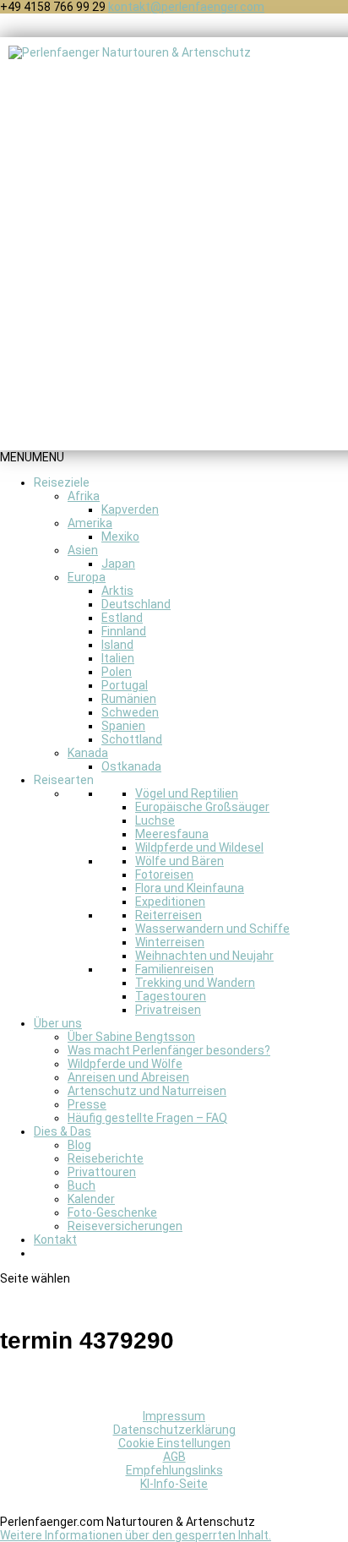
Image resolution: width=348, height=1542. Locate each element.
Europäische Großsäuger (202, 807)
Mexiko (120, 536)
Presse (87, 1104)
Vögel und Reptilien (186, 793)
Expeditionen (170, 901)
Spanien (123, 726)
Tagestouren (170, 996)
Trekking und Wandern (195, 982)
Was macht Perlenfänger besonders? (169, 1050)
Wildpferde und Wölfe (125, 1064)
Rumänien (128, 699)
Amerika (90, 523)
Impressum (174, 1416)
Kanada (88, 753)
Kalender (91, 1199)
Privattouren (102, 1172)
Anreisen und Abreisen (128, 1077)
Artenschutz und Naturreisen (147, 1091)
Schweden (130, 712)
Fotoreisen (164, 874)
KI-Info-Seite (174, 1483)
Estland (122, 617)
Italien (117, 658)
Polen (116, 671)
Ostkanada (131, 766)
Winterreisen (169, 942)
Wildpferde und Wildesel (199, 847)
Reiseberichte (106, 1158)
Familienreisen (174, 969)
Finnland (123, 631)
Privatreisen (168, 1009)
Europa (87, 577)
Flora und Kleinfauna (189, 888)
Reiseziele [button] (62, 482)
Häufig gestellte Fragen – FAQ (147, 1118)
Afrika (84, 496)
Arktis (117, 590)
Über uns (58, 1023)
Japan (118, 563)
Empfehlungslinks (174, 1470)
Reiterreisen (168, 915)
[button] (32, 457)
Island (117, 644)
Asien (83, 550)
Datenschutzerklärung (174, 1429)
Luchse (155, 820)
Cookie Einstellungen (174, 1443)
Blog (79, 1145)
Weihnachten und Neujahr (204, 955)
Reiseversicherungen (125, 1226)
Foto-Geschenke (112, 1212)
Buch (81, 1185)
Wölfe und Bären (179, 861)
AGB (174, 1456)
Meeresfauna (172, 834)
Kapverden (130, 509)
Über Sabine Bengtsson (131, 1036)
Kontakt (55, 1239)
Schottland (131, 739)
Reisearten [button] (64, 780)
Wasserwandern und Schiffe (212, 928)
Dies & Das (62, 1131)
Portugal (124, 685)
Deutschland (136, 604)
